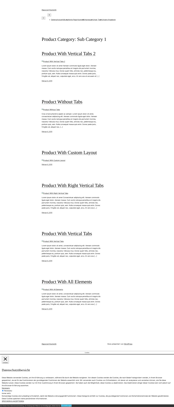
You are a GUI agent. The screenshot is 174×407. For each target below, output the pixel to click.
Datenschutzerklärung (59, 20)
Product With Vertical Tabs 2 (69, 53)
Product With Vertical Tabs (67, 233)
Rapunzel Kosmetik (49, 10)
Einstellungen (66, 406)
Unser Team (97, 20)
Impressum (88, 20)
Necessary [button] (6, 388)
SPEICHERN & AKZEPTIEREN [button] (13, 401)
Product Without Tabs (62, 101)
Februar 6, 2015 (47, 81)
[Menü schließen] (49, 15)
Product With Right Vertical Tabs (73, 185)
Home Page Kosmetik (76, 20)
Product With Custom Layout (69, 152)
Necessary (8, 391)
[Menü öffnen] (43, 18)
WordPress (128, 344)
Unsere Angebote (109, 20)
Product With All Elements (67, 281)
